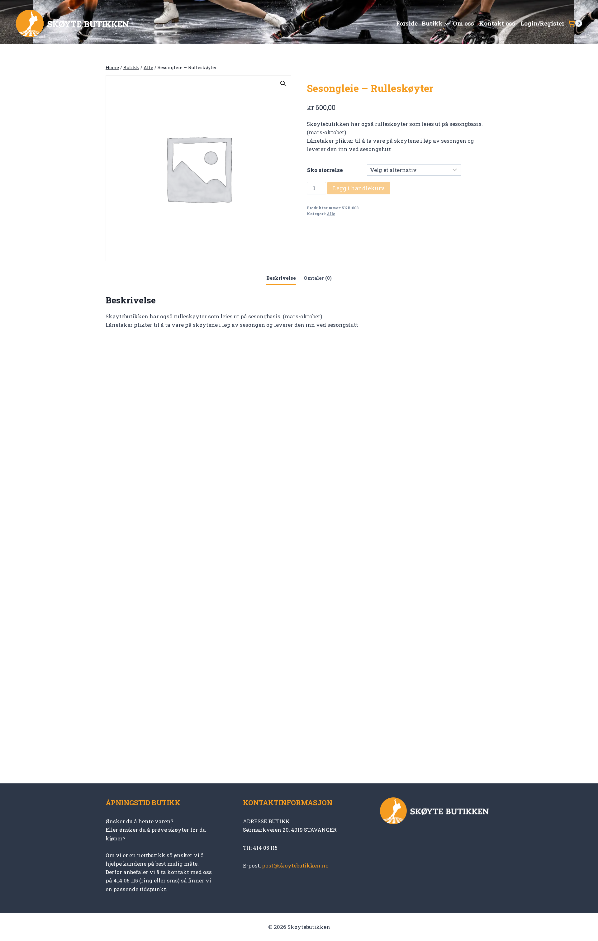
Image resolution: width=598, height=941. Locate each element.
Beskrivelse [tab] (281, 278)
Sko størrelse (325, 169)
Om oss (463, 23)
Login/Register (542, 23)
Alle (331, 213)
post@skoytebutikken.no (295, 865)
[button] (283, 83)
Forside (407, 23)
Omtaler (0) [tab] (318, 278)
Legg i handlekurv (359, 188)
